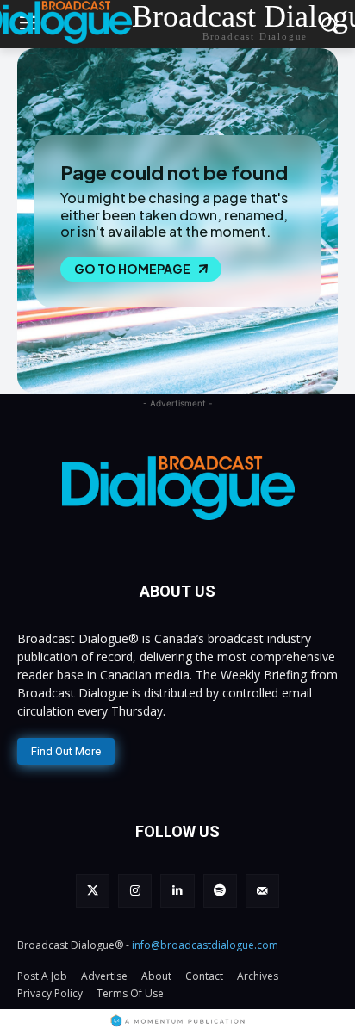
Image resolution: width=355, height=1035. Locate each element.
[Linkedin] (177, 891)
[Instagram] (135, 891)
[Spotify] (220, 891)
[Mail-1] (262, 891)
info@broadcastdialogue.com (205, 945)
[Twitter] (92, 891)
